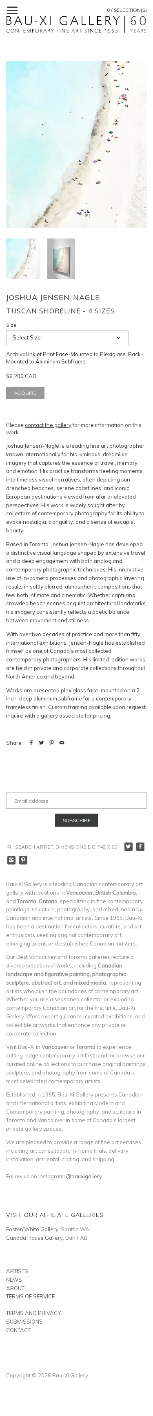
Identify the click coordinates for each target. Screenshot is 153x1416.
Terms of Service (30, 1296)
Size (11, 325)
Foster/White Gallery (32, 1229)
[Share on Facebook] (31, 743)
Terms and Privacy (33, 1313)
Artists (17, 1271)
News (14, 1279)
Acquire (25, 393)
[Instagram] (11, 860)
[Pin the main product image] (51, 743)
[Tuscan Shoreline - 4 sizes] (76, 144)
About (15, 1288)
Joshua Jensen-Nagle (53, 297)
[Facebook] (140, 847)
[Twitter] (128, 847)
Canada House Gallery (34, 1237)
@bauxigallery (84, 1176)
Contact (18, 1330)
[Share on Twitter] (41, 743)
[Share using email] (61, 743)
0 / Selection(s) (127, 10)
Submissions (24, 1321)
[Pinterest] (23, 860)
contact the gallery (48, 425)
